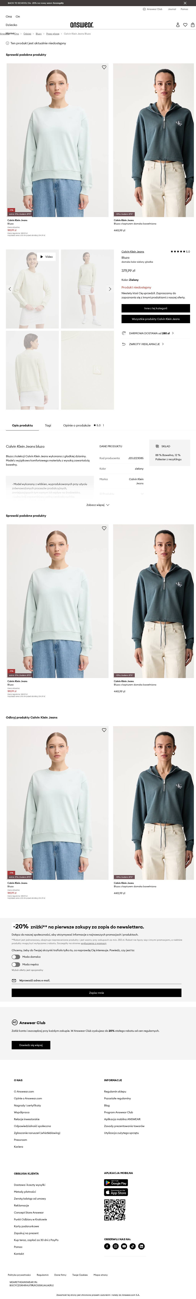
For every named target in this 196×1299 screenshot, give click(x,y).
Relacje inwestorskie (26, 1119)
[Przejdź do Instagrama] (116, 1246)
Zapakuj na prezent (26, 1233)
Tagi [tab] (48, 425)
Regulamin (43, 1275)
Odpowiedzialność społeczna (32, 1126)
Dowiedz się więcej (31, 1045)
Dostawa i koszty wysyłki (29, 1185)
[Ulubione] (185, 25)
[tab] (83, 425)
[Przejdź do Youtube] (124, 1246)
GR (21, 1285)
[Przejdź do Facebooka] (107, 1246)
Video (49, 256)
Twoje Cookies (80, 1275)
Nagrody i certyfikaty (27, 1105)
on (18, 16)
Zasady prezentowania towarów (124, 1126)
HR (24, 1285)
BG (11, 1285)
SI (38, 1285)
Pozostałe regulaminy (117, 1098)
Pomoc (18, 1247)
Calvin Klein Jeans (133, 251)
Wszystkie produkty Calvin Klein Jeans (156, 319)
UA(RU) (50, 1285)
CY (14, 1285)
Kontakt (19, 1253)
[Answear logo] (81, 24)
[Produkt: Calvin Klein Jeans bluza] (58, 140)
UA (44, 1285)
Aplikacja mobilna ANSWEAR (122, 1119)
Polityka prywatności (19, 1275)
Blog (107, 1105)
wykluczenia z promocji (93, 943)
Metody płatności (25, 1191)
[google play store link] (116, 1182)
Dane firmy (60, 1275)
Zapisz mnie (96, 993)
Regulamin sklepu (115, 1091)
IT (30, 1285)
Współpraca (21, 1112)
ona (9, 16)
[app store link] (116, 1191)
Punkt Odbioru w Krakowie (30, 1219)
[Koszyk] (192, 25)
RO (36, 1285)
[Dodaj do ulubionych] (104, 67)
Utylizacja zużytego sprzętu (121, 1133)
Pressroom (20, 1140)
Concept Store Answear (29, 1212)
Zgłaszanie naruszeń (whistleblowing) (37, 1133)
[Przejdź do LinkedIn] (141, 1246)
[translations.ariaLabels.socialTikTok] (132, 1246)
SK (40, 1285)
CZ (17, 1285)
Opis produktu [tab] (22, 425)
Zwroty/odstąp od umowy (30, 1198)
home (10, 33)
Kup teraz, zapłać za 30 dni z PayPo (36, 1240)
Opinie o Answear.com (28, 1098)
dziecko (11, 25)
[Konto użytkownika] (178, 25)
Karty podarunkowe (26, 1226)
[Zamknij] (185, 3)
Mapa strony (101, 1275)
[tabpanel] (98, 469)
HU (27, 1285)
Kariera (18, 1146)
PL (32, 1285)
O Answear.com (24, 1091)
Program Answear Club (118, 1112)
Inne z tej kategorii (155, 308)
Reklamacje (21, 1205)
